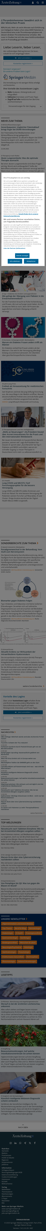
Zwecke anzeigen (22, 255)
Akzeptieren (31, 261)
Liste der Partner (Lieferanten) (14, 248)
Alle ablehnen (15, 261)
